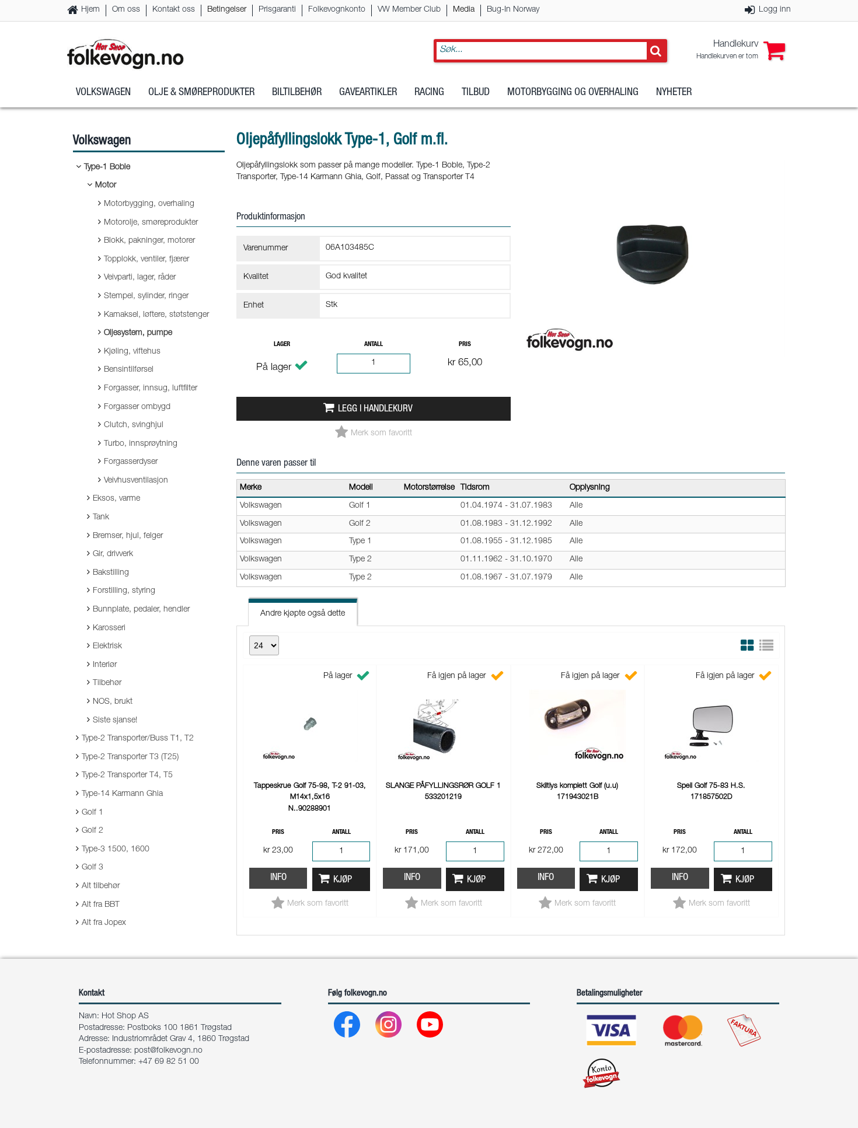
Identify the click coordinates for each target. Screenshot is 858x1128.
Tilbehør (107, 683)
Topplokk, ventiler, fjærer (146, 260)
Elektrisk (107, 646)
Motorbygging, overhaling (149, 204)
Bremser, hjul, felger (128, 536)
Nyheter (674, 93)
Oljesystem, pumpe (138, 333)
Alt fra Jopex (104, 923)
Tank (101, 518)
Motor (105, 185)
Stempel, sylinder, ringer (146, 296)
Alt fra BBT (101, 905)
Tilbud (476, 93)
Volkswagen (103, 93)
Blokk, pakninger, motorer (149, 241)
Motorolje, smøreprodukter (151, 223)
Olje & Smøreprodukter (201, 93)
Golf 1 (92, 813)
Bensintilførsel (129, 370)
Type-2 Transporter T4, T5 (127, 775)
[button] (740, 50)
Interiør (105, 665)
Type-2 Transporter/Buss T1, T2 (138, 739)
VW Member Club (409, 10)
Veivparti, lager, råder (140, 278)
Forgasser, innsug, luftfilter (150, 389)
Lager (282, 344)
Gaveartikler (368, 93)
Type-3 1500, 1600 (115, 850)
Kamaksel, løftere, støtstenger (156, 315)
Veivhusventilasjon (136, 481)
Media (464, 10)
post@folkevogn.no (168, 1051)
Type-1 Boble (107, 167)
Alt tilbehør (101, 886)
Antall (373, 344)
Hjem (90, 10)
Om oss (126, 10)
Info (278, 878)
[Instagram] (389, 1027)
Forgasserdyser (131, 462)
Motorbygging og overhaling (573, 93)
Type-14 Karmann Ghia (122, 794)
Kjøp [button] (342, 880)
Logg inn (775, 10)
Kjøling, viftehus (132, 352)
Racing (429, 93)
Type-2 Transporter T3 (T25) (130, 757)
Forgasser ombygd (137, 407)
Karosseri (109, 628)
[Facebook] (347, 1027)
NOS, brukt (112, 702)
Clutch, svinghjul (133, 425)
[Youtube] (430, 1027)
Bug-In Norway (513, 10)
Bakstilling (111, 573)
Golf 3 (92, 868)
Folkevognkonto (336, 10)
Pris (465, 344)
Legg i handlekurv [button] (375, 409)
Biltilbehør (297, 93)
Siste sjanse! (115, 721)
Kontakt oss (173, 10)
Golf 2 (92, 831)
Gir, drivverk (113, 554)
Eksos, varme (116, 499)
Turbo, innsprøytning (140, 444)
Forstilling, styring (124, 591)
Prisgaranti (277, 10)
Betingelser (226, 10)
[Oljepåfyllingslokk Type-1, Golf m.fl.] (653, 367)
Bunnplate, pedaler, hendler (141, 610)
